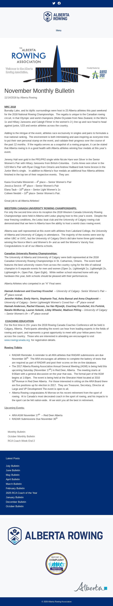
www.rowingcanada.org (17, 340)
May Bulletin (12, 475)
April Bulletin (13, 479)
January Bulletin (15, 497)
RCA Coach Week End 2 (21, 440)
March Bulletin (14, 484)
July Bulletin (12, 466)
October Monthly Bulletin (21, 436)
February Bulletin (15, 488)
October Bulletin (15, 506)
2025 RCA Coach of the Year (21, 493)
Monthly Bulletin (16, 431)
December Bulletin (16, 502)
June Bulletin (13, 470)
